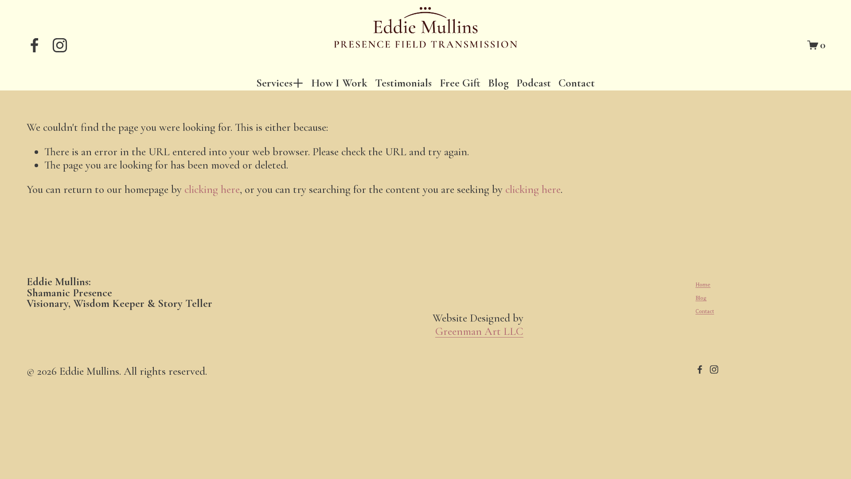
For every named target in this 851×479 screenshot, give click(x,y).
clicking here (212, 189)
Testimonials (403, 82)
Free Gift (460, 82)
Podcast (533, 82)
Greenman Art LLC (479, 331)
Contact (576, 82)
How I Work (339, 82)
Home (702, 285)
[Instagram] (60, 45)
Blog (498, 82)
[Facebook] (34, 45)
